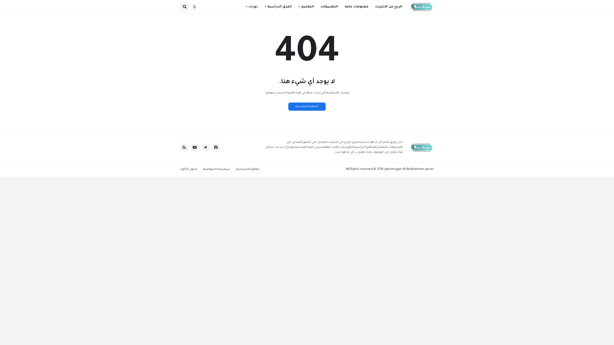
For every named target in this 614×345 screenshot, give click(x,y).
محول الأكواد (188, 169)
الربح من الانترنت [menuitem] (388, 7)
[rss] (184, 148)
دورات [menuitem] (253, 7)
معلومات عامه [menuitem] (356, 7)
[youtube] (195, 148)
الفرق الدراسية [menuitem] (279, 7)
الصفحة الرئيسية (307, 106)
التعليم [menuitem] (307, 7)
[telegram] (205, 148)
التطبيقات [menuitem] (329, 7)
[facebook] (216, 148)
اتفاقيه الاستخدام (247, 169)
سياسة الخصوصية (216, 169)
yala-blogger (393, 169)
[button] (194, 7)
